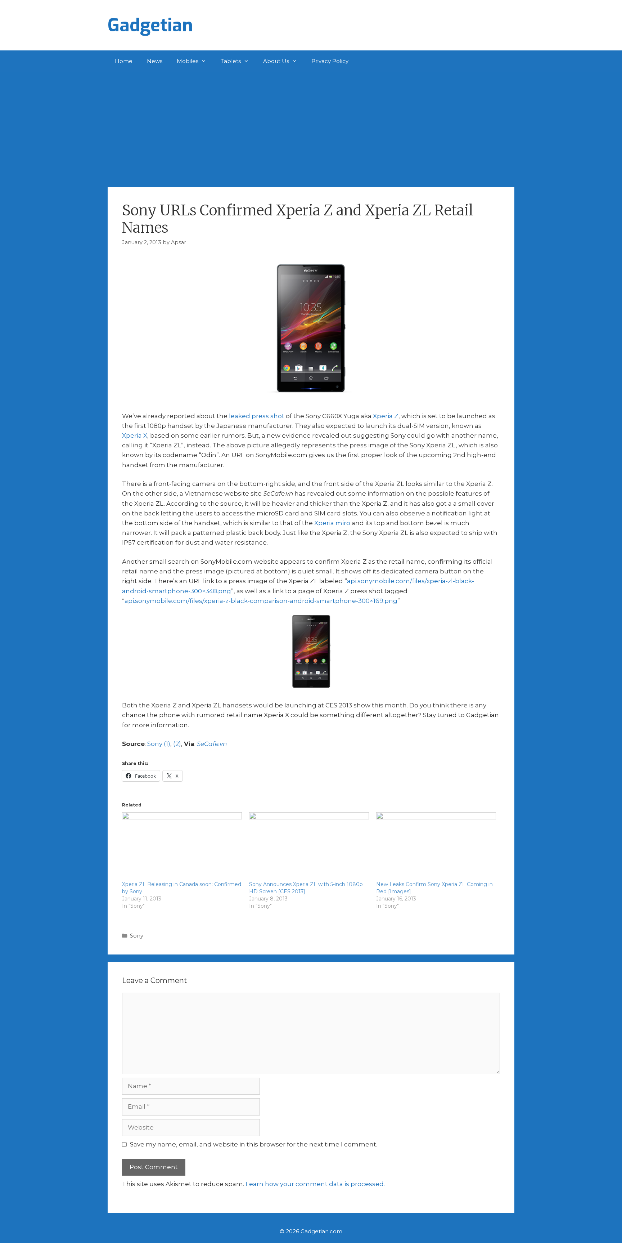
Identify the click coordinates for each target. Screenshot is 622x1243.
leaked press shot (256, 416)
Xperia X (134, 435)
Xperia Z (385, 416)
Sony (136, 936)
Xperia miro (332, 523)
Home (123, 61)
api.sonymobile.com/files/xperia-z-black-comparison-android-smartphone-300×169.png (261, 600)
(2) (177, 743)
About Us (276, 61)
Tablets (231, 61)
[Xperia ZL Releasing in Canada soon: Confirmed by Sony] (182, 846)
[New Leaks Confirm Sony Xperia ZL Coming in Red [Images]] (436, 846)
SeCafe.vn (212, 743)
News (154, 61)
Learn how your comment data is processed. (315, 1184)
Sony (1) (158, 743)
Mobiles (187, 61)
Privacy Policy (329, 61)
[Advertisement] (311, 126)
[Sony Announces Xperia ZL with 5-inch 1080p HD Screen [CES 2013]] (309, 846)
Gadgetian (150, 25)
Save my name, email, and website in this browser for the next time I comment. (253, 1144)
